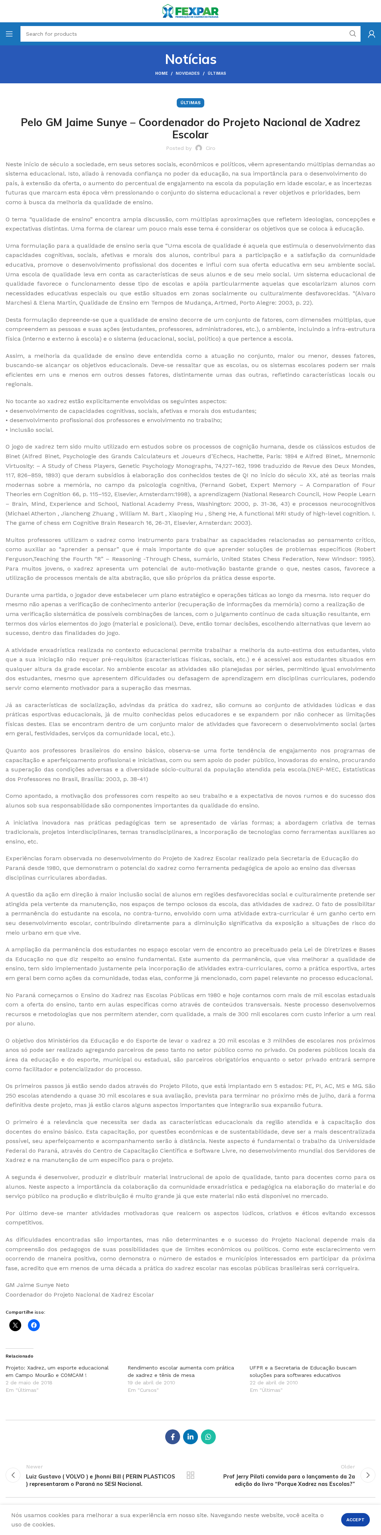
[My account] (371, 33)
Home (161, 73)
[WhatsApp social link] (208, 1436)
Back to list (190, 1475)
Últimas (217, 73)
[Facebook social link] (172, 1436)
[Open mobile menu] (9, 33)
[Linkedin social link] (190, 1436)
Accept (355, 1519)
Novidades (188, 73)
